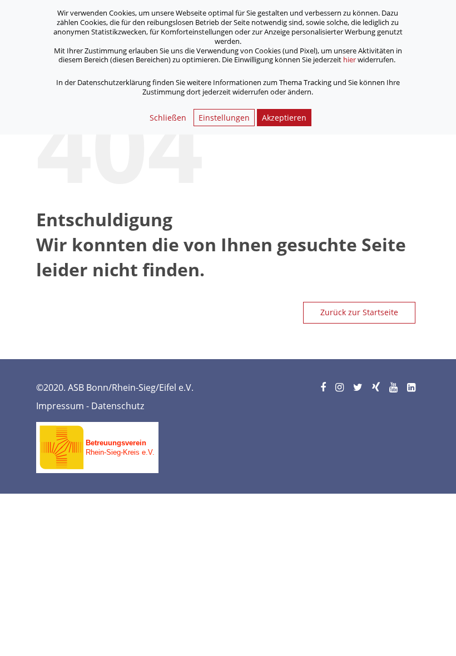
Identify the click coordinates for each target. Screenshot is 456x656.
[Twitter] (358, 387)
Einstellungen (224, 117)
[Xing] (376, 387)
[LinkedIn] (412, 387)
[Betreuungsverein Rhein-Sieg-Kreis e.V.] (97, 444)
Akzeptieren (284, 117)
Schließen (168, 117)
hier (349, 59)
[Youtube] (394, 387)
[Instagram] (340, 387)
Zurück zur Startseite (359, 312)
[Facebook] (324, 387)
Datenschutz (117, 406)
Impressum (60, 406)
